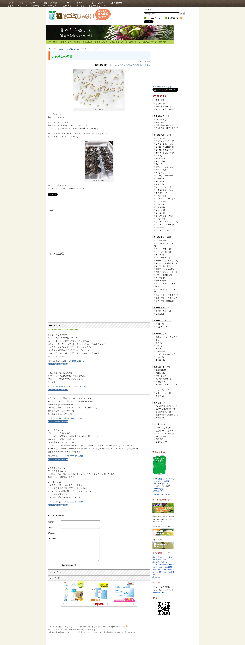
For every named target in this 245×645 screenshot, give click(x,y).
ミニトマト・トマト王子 (165, 295)
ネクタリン (160, 193)
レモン (158, 227)
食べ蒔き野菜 (159, 237)
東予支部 (62, 386)
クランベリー (161, 173)
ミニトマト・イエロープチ (166, 289)
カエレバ (164, 484)
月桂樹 (158, 382)
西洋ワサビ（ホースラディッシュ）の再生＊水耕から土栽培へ (163, 572)
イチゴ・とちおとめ (88, 49)
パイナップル (161, 196)
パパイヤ (159, 202)
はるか (158, 204)
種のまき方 (66, 42)
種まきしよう (159, 116)
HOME (52, 42)
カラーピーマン (162, 252)
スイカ (158, 181)
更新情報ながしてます (162, 86)
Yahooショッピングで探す (162, 494)
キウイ (158, 158)
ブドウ (158, 207)
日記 (157, 439)
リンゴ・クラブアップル (165, 222)
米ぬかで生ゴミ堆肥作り (165, 415)
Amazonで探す (158, 489)
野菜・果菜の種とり (164, 125)
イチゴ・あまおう (163, 144)
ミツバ (158, 357)
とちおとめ (112, 65)
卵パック (140, 65)
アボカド (159, 138)
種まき (147, 65)
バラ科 (133, 65)
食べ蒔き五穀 (159, 307)
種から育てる (159, 367)
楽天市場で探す (158, 491)
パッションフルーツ (164, 199)
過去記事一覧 (173, 18)
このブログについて (155, 18)
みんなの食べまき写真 (164, 431)
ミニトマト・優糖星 (164, 301)
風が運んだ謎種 (162, 379)
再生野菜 (157, 333)
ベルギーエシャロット (164, 354)
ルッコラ (159, 360)
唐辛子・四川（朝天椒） (165, 263)
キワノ (158, 161)
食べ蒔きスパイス (161, 320)
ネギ (157, 348)
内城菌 (158, 418)
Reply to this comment (58, 364)
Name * (51, 522)
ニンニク (159, 278)
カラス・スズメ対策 (164, 433)
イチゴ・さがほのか (164, 147)
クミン (158, 324)
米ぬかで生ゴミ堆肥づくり (155, 42)
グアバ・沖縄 (161, 170)
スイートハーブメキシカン (166, 384)
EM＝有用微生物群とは (165, 406)
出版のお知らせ (162, 106)
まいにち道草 (97, 4)
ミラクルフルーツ (163, 216)
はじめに (159, 104)
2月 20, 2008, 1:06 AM (73, 418)
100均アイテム (162, 428)
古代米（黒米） (162, 311)
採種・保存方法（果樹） (101, 42)
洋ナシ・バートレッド (164, 230)
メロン (158, 219)
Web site (52, 533)
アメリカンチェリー (164, 141)
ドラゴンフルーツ (163, 190)
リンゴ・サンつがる (164, 225)
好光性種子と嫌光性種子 (165, 128)
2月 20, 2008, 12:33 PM (73, 456)
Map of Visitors (158, 593)
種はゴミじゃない (51, 4)
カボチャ (159, 240)
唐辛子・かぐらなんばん (165, 261)
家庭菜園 (159, 370)
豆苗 (157, 346)
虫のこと (159, 436)
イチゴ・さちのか (163, 150)
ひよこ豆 (159, 314)
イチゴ (120, 65)
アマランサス (161, 376)
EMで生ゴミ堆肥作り (164, 409)
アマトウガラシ (162, 249)
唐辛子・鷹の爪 (162, 266)
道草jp (10, 4)
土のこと (157, 403)
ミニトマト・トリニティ (165, 298)
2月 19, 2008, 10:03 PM (76, 386)
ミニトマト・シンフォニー (166, 243)
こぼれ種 (159, 373)
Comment (52, 538)
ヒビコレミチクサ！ (28, 4)
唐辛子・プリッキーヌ (164, 272)
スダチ (158, 184)
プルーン (159, 210)
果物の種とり (161, 122)
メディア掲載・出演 (164, 109)
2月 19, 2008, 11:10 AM (74, 361)
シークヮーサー (162, 187)
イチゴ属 (127, 65)
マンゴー (159, 213)
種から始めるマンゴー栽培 (162, 557)
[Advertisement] (69, 232)
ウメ (157, 156)
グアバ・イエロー (163, 167)
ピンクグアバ (161, 390)
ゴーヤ (158, 255)
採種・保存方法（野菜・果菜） (83, 42)
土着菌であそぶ (132, 42)
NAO (60, 418)
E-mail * (51, 527)
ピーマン (159, 281)
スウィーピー (161, 258)
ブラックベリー (162, 393)
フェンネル (160, 327)
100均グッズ (116, 42)
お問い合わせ (116, 3)
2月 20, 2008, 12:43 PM (73, 502)
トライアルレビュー (73, 4)
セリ (157, 343)
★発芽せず (160, 442)
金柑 (157, 164)
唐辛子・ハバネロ (163, 269)
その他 (156, 424)
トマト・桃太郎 (162, 275)
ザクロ (158, 179)
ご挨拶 (156, 100)
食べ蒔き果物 (72, 49)
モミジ (158, 396)
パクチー (159, 351)
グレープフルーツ (163, 176)
